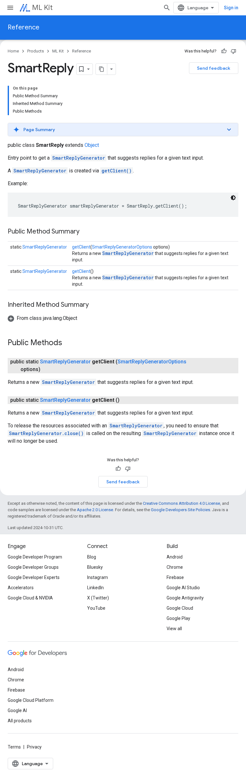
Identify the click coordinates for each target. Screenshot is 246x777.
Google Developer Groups (33, 567)
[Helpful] (224, 51)
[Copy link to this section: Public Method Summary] (85, 232)
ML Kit (42, 7)
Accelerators (21, 587)
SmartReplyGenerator (78, 158)
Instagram (97, 577)
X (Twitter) (98, 597)
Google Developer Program (35, 556)
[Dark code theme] (233, 198)
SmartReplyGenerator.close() (46, 433)
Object (92, 145)
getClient (81, 247)
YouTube (96, 608)
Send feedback (213, 68)
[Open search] (167, 8)
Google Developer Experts (34, 577)
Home (13, 51)
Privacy (34, 746)
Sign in (231, 7)
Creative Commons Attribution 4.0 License (181, 503)
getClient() (117, 171)
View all (174, 628)
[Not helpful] (233, 51)
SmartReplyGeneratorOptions (122, 247)
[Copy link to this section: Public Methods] (68, 343)
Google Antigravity (185, 597)
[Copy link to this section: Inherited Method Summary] (95, 305)
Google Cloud (180, 608)
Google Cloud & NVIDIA (30, 597)
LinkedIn (95, 587)
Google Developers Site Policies (180, 509)
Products (35, 51)
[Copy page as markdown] (101, 69)
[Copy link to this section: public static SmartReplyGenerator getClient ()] (125, 400)
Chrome (175, 567)
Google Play (178, 618)
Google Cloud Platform (30, 700)
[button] (123, 129)
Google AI (17, 710)
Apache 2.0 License (95, 509)
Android (175, 556)
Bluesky (95, 567)
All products (20, 720)
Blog (91, 556)
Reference (23, 27)
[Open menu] (10, 7)
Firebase (175, 577)
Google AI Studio (183, 587)
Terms (14, 746)
